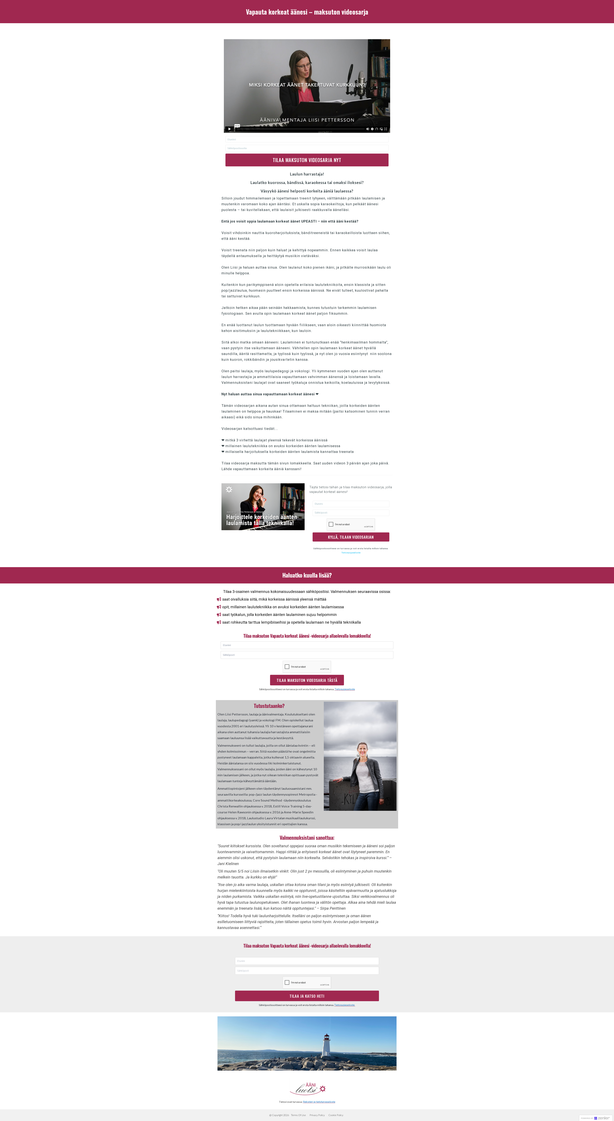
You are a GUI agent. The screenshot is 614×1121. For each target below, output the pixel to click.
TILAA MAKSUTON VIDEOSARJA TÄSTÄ (307, 680)
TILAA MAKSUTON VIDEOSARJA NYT (307, 160)
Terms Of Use (298, 1115)
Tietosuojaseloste (351, 552)
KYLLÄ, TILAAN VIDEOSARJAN (351, 537)
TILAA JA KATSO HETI (307, 996)
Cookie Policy (335, 1115)
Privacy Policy (317, 1115)
